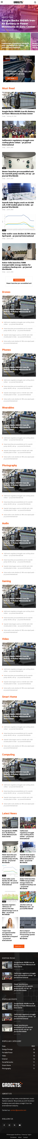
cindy (3, 116)
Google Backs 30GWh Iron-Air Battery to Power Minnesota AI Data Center (18, 112)
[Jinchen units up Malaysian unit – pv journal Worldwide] (28, 896)
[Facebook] (4, 1125)
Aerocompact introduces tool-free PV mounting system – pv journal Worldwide (27, 934)
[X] (14, 1125)
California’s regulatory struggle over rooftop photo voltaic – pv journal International (18, 142)
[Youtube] (20, 1125)
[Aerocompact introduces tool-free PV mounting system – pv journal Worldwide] (28, 922)
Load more (18, 946)
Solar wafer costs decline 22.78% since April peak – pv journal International (18, 235)
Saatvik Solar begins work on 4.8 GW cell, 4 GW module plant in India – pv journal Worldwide (18, 204)
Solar (3, 41)
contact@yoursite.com (18, 1110)
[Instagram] (9, 1125)
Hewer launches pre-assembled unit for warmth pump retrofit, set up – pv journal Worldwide (18, 173)
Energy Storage (7, 17)
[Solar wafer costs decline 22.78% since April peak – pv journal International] (19, 222)
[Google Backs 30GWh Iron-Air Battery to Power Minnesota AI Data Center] (19, 18)
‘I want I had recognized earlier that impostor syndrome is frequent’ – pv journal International (10, 935)
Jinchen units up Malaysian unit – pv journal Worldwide (27, 906)
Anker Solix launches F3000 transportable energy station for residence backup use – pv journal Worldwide (17, 265)
